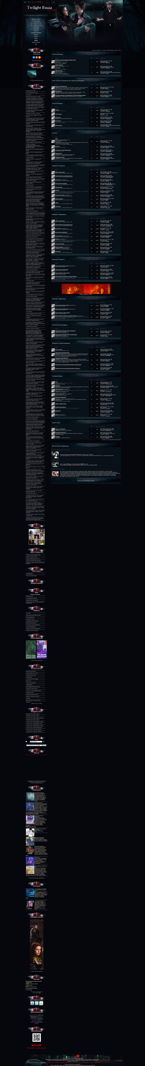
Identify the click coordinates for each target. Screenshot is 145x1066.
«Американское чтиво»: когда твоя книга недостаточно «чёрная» (35, 386)
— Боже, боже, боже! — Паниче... (108, 429)
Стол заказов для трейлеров (107, 437)
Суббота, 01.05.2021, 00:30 (105, 436)
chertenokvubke (85, 455)
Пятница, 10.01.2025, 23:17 (105, 194)
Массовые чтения (65, 391)
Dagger (99, 474)
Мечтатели (28, 680)
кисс (105, 471)
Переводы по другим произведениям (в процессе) (67, 368)
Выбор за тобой (105, 251)
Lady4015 (98, 472)
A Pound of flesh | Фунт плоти (107, 364)
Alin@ (107, 306)
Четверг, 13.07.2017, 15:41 (105, 349)
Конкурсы (57, 385)
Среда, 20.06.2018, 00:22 (104, 124)
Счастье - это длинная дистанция (33, 690)
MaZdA (80, 472)
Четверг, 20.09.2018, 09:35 (105, 175)
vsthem (107, 73)
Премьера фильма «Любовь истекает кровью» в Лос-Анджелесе (34, 343)
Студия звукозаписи (65, 437)
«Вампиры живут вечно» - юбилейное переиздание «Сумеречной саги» (34, 169)
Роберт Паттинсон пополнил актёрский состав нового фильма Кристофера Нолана (35, 197)
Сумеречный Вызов (59, 434)
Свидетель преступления (31, 688)
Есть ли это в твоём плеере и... (108, 411)
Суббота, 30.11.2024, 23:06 (105, 410)
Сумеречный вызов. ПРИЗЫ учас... (108, 433)
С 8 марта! (28, 94)
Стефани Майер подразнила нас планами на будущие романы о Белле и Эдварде (35, 105)
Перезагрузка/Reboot (106, 309)
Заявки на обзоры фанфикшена (33, 628)
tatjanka (73, 471)
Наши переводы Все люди (61, 265)
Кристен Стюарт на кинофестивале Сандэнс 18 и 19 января (33, 450)
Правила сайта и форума (59, 66)
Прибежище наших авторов (32, 620)
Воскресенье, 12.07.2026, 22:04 (106, 231)
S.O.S (56, 138)
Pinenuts (107, 126)
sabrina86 (62, 475)
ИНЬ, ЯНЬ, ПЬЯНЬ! (106, 244)
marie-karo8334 (63, 473)
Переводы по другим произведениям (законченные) (68, 364)
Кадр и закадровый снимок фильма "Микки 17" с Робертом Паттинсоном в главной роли (35, 213)
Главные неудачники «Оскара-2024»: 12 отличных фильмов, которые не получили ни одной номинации (35, 339)
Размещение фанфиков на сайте (61, 140)
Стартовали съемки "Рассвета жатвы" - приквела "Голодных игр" (34, 140)
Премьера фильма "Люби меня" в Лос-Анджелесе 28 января (34, 172)
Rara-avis (107, 274)
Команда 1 (75, 433)
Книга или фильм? (105, 92)
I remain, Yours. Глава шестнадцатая (34, 731)
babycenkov (108, 122)
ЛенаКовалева (69, 474)
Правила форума (110, 50)
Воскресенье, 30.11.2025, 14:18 (106, 265)
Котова (107, 434)
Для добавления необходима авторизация (37, 781)
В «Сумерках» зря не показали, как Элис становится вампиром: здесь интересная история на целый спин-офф (35, 119)
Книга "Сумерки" (75, 87)
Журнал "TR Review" (60, 429)
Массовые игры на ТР (60, 432)
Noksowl (67, 74)
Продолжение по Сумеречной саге (63, 176)
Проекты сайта (56, 422)
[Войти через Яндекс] (36, 57)
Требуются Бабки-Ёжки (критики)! (33, 560)
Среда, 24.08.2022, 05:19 (104, 183)
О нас (56, 382)
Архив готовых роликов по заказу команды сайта (111, 125)
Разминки (63, 158)
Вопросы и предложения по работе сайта (65, 60)
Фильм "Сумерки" (68, 92)
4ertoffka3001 (104, 475)
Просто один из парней (106, 317)
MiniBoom (62, 474)
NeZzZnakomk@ (98, 471)
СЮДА (35, 908)
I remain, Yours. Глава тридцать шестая (34, 717)
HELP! (103, 390)
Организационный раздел (66, 386)
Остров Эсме (104, 240)
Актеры (62, 92)
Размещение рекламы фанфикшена (36, 877)
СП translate (79, 96)
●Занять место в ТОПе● (36, 703)
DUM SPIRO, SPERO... (106, 236)
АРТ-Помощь (58, 114)
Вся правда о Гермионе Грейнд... (108, 354)
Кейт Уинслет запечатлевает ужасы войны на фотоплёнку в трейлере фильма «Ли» (35, 306)
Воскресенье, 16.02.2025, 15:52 (106, 363)
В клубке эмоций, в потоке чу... (108, 273)
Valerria (103, 472)
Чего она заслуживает (31, 682)
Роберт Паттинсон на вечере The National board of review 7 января (35, 180)
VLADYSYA (67, 476)
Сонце (108, 472)
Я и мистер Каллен (105, 266)
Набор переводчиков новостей (33, 558)
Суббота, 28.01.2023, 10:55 (105, 367)
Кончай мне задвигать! (106, 368)
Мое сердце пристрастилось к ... (108, 195)
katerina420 (65, 395)
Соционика (104, 407)
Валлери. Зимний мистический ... (108, 158)
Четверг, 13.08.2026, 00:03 (105, 235)
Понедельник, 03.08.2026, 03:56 (106, 186)
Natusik (82, 473)
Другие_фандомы (74, 361)
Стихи (56, 202)
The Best (57, 146)
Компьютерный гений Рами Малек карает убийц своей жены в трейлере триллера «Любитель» (35, 193)
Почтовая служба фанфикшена (33, 624)
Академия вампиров (71, 354)
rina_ (107, 267)
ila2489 (77, 475)
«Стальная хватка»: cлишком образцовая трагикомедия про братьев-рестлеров (35, 461)
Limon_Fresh (108, 430)
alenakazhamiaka (109, 383)
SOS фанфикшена (30, 617)
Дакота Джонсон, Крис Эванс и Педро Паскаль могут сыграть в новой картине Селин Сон (34, 407)
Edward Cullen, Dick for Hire (32, 673)
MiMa (107, 200)
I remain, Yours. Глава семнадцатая (33, 729)
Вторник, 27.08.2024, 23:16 (105, 334)
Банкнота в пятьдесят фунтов (32, 696)
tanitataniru (73, 455)
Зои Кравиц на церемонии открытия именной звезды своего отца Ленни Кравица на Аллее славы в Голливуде (35, 323)
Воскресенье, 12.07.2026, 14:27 (106, 239)
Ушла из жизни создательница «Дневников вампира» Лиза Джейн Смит (35, 166)
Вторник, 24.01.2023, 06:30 (105, 157)
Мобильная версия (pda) (72, 1061)
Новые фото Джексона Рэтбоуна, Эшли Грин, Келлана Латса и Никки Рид (34, 272)
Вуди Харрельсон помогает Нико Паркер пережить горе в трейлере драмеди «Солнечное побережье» (35, 446)
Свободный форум (57, 376)
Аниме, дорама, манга (60, 403)
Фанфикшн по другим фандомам (61, 343)
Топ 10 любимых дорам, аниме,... (108, 403)
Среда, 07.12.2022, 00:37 (104, 220)
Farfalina (64, 159)
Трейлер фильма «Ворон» (32, 326)
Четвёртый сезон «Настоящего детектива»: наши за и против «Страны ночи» (35, 359)
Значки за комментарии (31, 575)
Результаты (34, 991)
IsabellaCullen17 (109, 184)
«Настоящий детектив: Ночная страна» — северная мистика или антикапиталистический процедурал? (35, 453)
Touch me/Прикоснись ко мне (107, 277)
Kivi (92, 471)
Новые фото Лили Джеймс (32, 419)
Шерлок (62, 354)
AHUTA (116, 473)
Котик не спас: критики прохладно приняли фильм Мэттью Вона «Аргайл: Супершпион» (35, 422)
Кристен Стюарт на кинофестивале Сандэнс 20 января (33, 443)
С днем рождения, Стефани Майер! (34, 187)
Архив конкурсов (68, 118)
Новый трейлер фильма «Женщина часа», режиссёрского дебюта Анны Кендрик (35, 230)
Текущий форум (64, 154)
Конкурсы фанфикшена (78, 386)
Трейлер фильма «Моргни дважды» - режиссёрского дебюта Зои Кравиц (34, 309)
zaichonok (108, 142)
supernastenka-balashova (65, 455)
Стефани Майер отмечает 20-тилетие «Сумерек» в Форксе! (34, 111)
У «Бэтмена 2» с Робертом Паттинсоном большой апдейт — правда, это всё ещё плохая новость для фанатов (35, 259)
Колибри (28, 698)
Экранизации (58, 91)
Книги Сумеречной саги (61, 86)
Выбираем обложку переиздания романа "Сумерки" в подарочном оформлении (35, 102)
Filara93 (76, 474)
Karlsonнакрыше (109, 188)
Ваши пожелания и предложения (61, 62)
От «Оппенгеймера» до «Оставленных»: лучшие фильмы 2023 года (35, 500)
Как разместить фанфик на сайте (33, 615)
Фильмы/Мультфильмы (70, 399)
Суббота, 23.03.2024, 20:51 (105, 398)
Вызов (103, 228)
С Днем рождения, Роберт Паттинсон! (34, 155)
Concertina (108, 155)
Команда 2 (80, 433)
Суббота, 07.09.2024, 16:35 (105, 414)
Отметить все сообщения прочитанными (111, 439)
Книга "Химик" (104, 87)
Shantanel (108, 365)
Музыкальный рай (59, 393)
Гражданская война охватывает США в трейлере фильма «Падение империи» (34, 424)
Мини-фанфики (59, 199)
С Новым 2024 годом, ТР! (31, 493)
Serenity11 (92, 475)
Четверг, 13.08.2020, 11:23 (105, 432)
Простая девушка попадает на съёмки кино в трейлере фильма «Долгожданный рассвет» (35, 411)
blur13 (84, 471)
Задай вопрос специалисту (32, 600)
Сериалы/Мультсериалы (81, 399)
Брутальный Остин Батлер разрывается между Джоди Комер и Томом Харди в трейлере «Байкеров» (35, 351)
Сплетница (57, 355)
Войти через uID (37, 54)
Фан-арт (57, 110)
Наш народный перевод (31, 598)
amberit (107, 360)
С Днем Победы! (29, 157)
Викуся (61, 471)
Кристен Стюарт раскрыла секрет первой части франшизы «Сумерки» (35, 383)
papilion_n (87, 474)
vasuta (107, 192)
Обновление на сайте (31, 90)
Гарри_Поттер (64, 359)
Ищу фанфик (104, 141)
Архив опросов (39, 991)
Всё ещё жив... (105, 187)
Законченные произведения (62, 352)
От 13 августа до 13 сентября (107, 232)
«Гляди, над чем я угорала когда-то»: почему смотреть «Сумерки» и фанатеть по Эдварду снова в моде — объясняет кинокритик (35, 130)
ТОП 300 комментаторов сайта (36, 80)
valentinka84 (105, 473)
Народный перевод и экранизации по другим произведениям (70, 95)
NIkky (93, 473)
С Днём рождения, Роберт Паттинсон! (34, 294)
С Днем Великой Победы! (31, 296)
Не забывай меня (105, 305)
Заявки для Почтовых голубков (107, 150)
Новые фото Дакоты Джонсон (32, 417)
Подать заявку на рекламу (36, 660)
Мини (65, 331)
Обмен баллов (58, 70)
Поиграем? (58, 410)
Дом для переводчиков (31, 622)
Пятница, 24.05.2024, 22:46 (105, 91)
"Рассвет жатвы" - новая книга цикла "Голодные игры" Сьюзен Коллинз (34, 163)
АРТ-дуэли (58, 117)
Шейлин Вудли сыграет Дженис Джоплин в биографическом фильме (35, 244)
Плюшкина (112, 475)
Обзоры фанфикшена (31, 626)
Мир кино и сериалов (60, 397)
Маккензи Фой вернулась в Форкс (33, 96)
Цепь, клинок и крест (106, 331)
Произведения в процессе (61, 358)
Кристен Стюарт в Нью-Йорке (32, 328)
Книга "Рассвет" (66, 88)
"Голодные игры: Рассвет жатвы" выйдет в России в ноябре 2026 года (35, 108)
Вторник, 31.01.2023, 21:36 (105, 389)
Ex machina (104, 206)
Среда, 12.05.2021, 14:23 (104, 171)
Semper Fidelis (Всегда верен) (107, 180)
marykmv (107, 248)
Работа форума (59, 65)
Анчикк (79, 471)
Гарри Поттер (64, 353)
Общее (62, 399)
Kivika (111, 473)
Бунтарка (112, 474)
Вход (117, 2)
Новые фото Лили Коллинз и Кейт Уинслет (35, 249)
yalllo (107, 336)
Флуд (103, 114)
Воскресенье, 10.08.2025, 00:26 (106, 190)
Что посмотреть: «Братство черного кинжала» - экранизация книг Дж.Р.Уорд (34, 134)
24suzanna (98, 473)
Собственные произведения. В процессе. (65, 330)
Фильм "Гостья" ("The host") (75, 93)
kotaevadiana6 (108, 391)
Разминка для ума (59, 157)
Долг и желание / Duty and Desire (33, 700)
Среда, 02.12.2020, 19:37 (104, 149)
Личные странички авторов (32, 630)
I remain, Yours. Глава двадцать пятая (34, 723)
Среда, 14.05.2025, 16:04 (104, 202)
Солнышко (108, 196)
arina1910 (91, 455)
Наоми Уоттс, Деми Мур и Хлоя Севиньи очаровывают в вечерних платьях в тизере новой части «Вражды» (35, 507)
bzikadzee (108, 229)
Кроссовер (58, 206)
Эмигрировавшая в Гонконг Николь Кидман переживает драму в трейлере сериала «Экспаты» (35, 511)
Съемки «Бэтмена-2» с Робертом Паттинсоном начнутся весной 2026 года (34, 137)
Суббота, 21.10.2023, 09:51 (105, 312)
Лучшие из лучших (30, 619)
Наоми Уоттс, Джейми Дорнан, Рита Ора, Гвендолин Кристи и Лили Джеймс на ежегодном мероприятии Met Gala (35, 299)
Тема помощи (57, 67)
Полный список (75, 476)
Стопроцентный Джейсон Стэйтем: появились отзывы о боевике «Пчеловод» (35, 470)
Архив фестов (72, 154)
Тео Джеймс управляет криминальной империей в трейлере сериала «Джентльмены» (34, 369)
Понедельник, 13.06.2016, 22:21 (106, 428)
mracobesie (93, 474)
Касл (65, 354)
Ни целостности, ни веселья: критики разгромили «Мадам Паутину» (34, 400)
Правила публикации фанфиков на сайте (62, 139)
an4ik (75, 472)
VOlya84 (70, 473)
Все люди (57, 179)
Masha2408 (67, 471)
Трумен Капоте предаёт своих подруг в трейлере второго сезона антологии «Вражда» (34, 487)
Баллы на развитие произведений (61, 73)
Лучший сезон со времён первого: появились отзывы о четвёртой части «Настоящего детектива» (34, 483)
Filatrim (113, 472)
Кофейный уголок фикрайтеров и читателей (110, 386)
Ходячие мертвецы (65, 355)
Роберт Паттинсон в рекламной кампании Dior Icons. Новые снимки (35, 222)
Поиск (116, 50)
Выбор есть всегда (105, 221)
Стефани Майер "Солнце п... (107, 95)
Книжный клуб (58, 389)
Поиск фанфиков (58, 141)
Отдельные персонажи (61, 183)
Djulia (87, 475)
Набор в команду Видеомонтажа (33, 554)
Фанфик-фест (58, 153)
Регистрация (112, 2)
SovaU (82, 475)
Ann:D (102, 455)
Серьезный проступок (31, 675)
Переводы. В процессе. (58, 259)
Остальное (58, 120)
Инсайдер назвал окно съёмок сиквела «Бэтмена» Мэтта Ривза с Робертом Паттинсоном (34, 496)
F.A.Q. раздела (58, 349)
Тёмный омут (29, 677)
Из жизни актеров (59, 195)
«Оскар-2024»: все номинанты (33, 440)
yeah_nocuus (108, 118)
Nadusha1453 (94, 465)
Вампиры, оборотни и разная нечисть (73, 89)
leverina (107, 88)
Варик (81, 474)
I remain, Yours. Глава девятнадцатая (34, 727)
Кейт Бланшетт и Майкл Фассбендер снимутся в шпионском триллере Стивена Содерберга (35, 437)
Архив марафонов (78, 158)
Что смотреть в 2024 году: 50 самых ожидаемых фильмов (34, 491)
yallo (88, 471)
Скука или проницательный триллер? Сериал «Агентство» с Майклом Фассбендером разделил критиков (34, 200)
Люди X (85, 354)
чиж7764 (107, 233)
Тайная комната (64, 142)
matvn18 (107, 245)
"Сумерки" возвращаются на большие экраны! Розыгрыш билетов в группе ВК (34, 99)
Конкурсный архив (65, 248)
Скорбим (28, 317)
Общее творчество (60, 172)
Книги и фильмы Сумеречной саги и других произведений (68, 80)
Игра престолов (58, 360)
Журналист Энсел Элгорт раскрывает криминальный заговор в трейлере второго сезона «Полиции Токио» (35, 473)
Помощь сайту (57, 61)
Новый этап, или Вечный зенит (108, 176)
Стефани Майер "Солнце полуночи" (68, 96)
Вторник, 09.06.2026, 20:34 (105, 316)
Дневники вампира (81, 353)
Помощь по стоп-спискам (63, 143)
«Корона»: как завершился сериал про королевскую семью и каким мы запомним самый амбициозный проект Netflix (35, 518)
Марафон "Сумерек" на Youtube (33, 113)
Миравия (67, 144)
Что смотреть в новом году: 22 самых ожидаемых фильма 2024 (34, 477)
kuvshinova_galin (109, 177)
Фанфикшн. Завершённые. (59, 214)
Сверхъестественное (72, 353)
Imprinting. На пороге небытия (107, 225)
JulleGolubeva (108, 151)
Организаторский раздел (66, 430)
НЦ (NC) (57, 190)
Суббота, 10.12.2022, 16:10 (105, 109)
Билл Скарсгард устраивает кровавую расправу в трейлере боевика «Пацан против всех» (35, 365)
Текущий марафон (70, 158)
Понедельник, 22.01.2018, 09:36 (106, 113)
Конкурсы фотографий (65, 387)
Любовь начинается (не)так (32, 694)
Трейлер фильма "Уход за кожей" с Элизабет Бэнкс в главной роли (33, 267)
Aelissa (107, 96)
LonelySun (108, 412)
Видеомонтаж (58, 125)
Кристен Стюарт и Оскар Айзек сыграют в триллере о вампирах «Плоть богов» (35, 303)
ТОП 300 (28, 613)
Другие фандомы (73, 355)
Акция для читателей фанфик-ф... (108, 154)
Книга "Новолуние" (84, 87)
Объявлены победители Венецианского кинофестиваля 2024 (34, 247)
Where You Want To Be (106, 313)
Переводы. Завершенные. (59, 298)
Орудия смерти (80, 354)
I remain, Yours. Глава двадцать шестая (34, 721)
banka (61, 476)
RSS (120, 2)
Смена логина (57, 68)
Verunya (106, 455)
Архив (62, 118)
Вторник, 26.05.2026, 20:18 (105, 304)
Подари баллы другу (58, 72)
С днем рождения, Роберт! (32, 92)
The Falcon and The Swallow (32, 678)
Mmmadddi (108, 415)
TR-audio (57, 436)
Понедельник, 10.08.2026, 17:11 (106, 308)
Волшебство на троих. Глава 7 (32, 715)
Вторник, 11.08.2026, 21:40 (105, 60)
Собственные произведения (59, 325)
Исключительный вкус (31, 671)
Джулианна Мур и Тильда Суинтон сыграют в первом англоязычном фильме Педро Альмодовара (35, 427)
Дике (109, 471)
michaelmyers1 (108, 395)
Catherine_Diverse (70, 475)
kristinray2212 (111, 455)
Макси (62, 331)
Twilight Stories (29, 684)
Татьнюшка (105, 474)
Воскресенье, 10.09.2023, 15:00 (106, 385)
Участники (104, 50)
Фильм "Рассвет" (64, 93)
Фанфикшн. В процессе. (58, 165)
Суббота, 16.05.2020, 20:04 (105, 393)
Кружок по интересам (60, 407)
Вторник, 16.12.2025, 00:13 (105, 66)
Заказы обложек (105, 110)
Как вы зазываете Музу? (106, 121)
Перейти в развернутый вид (36, 782)
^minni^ (107, 270)
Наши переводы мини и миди (62, 273)
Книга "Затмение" (59, 88)
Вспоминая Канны (30, 280)
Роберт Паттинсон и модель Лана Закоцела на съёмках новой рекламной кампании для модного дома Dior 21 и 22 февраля (35, 376)
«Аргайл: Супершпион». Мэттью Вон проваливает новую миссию (34, 394)
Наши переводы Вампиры (61, 269)
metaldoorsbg (108, 400)
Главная (107, 2)
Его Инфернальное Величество (33, 686)
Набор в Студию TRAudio (31, 556)
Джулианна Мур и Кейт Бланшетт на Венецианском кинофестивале (34, 252)
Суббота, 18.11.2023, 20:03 (105, 71)
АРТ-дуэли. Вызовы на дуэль (107, 117)
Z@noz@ (92, 472)
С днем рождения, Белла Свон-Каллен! (34, 238)
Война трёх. (104, 335)
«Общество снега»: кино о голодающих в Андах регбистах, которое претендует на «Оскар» (35, 457)
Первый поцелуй (30, 692)
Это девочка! (29, 311)
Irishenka (107, 173)
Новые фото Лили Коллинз (32, 211)
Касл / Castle (104, 399)
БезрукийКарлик (63, 472)
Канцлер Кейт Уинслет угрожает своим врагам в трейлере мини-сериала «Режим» (35, 415)
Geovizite (63, 383)
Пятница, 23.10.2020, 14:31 (105, 382)
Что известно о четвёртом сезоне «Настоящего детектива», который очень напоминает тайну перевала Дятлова (34, 503)
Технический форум (57, 54)
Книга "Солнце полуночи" (76, 88)
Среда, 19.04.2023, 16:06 (104, 353)
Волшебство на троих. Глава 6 (32, 719)
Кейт (107, 350)
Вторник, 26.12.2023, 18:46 (105, 243)
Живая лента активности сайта (86, 480)
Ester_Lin (107, 332)
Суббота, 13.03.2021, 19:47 (105, 153)
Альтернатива (58, 187)
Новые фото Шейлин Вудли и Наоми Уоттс (35, 232)
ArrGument (108, 207)
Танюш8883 (108, 355)
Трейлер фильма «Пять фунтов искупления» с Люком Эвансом (33, 283)
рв (106, 404)
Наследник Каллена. (106, 191)
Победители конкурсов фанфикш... (108, 146)
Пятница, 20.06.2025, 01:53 (105, 247)
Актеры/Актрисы (58, 400)
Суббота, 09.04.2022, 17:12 (105, 224)
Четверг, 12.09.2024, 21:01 (105, 269)
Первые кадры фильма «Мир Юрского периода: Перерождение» (34, 241)
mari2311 (107, 222)
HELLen (87, 473)
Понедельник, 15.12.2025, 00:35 (106, 406)
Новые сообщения (97, 50)
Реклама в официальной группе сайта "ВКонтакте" (111, 72)
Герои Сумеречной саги (66, 87)
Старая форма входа (36, 60)
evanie (98, 475)
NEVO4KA (76, 473)
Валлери (64, 74)
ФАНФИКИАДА (29, 573)
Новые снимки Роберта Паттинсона (34, 177)
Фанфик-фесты (29, 596)
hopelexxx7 (108, 111)
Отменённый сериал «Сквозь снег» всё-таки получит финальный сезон (35, 320)
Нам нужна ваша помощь (31, 269)
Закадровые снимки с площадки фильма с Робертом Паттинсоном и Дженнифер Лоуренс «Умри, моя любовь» (35, 255)
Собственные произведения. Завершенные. (66, 334)
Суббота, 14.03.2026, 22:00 (105, 359)
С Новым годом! (29, 185)
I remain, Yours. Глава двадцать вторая (34, 725)
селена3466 (78, 455)
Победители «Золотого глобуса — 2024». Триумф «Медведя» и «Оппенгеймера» (35, 480)
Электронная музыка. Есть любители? (109, 394)
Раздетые (28, 702)
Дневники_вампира (82, 359)
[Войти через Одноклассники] (39, 57)
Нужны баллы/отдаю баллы (60, 71)
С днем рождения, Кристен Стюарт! (34, 313)
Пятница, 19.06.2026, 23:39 (105, 140)
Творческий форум (57, 103)
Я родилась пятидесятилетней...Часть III (109, 172)
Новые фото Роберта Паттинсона (33, 234)
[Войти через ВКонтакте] (34, 57)
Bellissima (64, 63)
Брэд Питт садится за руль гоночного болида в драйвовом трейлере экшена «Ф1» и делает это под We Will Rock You (35, 263)
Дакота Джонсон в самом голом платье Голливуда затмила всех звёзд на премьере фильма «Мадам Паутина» (35, 403)
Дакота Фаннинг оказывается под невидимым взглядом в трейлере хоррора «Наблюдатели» (35, 355)
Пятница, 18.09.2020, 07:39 (105, 120)
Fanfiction (54, 133)
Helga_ (70, 472)
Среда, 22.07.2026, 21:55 (104, 179)
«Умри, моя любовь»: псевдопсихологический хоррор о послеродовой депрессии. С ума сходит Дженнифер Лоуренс (34, 146)
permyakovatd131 (97, 455)
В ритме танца (105, 203)
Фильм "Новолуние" (77, 92)
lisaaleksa (86, 472)
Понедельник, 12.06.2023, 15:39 (106, 198)
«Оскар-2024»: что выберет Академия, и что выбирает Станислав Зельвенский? (35, 336)
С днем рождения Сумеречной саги (34, 142)
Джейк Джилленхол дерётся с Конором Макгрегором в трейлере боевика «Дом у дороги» (34, 433)
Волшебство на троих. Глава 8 (32, 713)
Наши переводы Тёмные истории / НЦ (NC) (65, 276)
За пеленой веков (105, 199)
